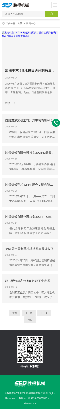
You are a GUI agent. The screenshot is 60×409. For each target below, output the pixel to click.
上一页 (28, 313)
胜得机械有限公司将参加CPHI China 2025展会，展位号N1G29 (30, 216)
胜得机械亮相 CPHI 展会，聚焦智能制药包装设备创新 (30, 184)
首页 (20, 23)
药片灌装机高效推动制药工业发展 (27, 281)
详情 (7, 103)
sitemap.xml (30, 403)
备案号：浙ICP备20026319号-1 (35, 398)
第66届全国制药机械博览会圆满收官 (29, 249)
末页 (30, 319)
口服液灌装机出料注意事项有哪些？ (29, 120)
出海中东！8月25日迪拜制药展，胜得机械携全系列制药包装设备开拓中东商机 (30, 71)
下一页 (44, 313)
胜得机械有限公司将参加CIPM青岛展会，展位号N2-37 (30, 152)
